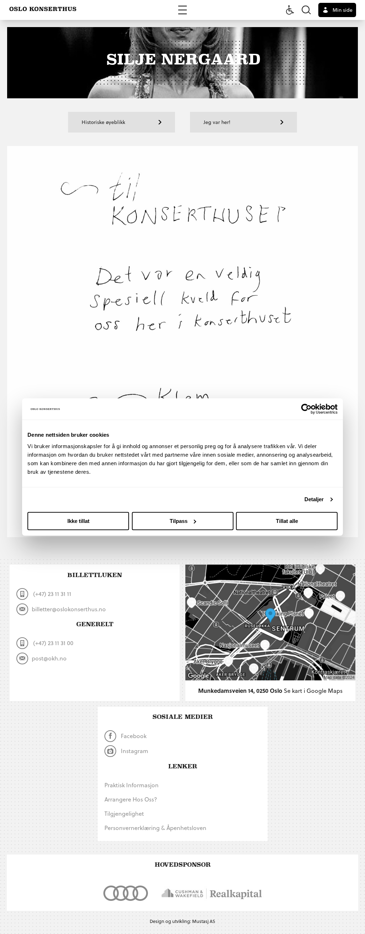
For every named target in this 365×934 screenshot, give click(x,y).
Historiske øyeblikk (103, 122)
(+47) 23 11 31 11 (51, 594)
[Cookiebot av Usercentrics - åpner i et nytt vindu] (306, 409)
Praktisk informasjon (131, 785)
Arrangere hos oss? (130, 799)
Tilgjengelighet (124, 813)
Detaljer (314, 499)
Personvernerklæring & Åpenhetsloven (155, 828)
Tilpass (178, 521)
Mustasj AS (203, 921)
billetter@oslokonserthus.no (69, 609)
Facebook (132, 736)
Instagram (133, 751)
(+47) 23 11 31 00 (52, 643)
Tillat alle (287, 521)
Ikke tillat (78, 521)
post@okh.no (49, 658)
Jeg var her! (217, 122)
